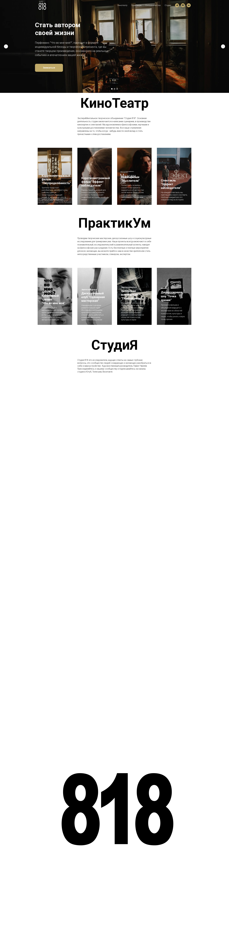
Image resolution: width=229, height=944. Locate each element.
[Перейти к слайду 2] (114, 89)
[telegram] (177, 5)
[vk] (189, 5)
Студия (168, 5)
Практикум (136, 5)
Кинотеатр (122, 5)
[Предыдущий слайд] (6, 46)
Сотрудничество (153, 5)
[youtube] (183, 5)
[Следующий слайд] (223, 46)
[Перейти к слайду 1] (112, 89)
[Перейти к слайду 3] (117, 89)
